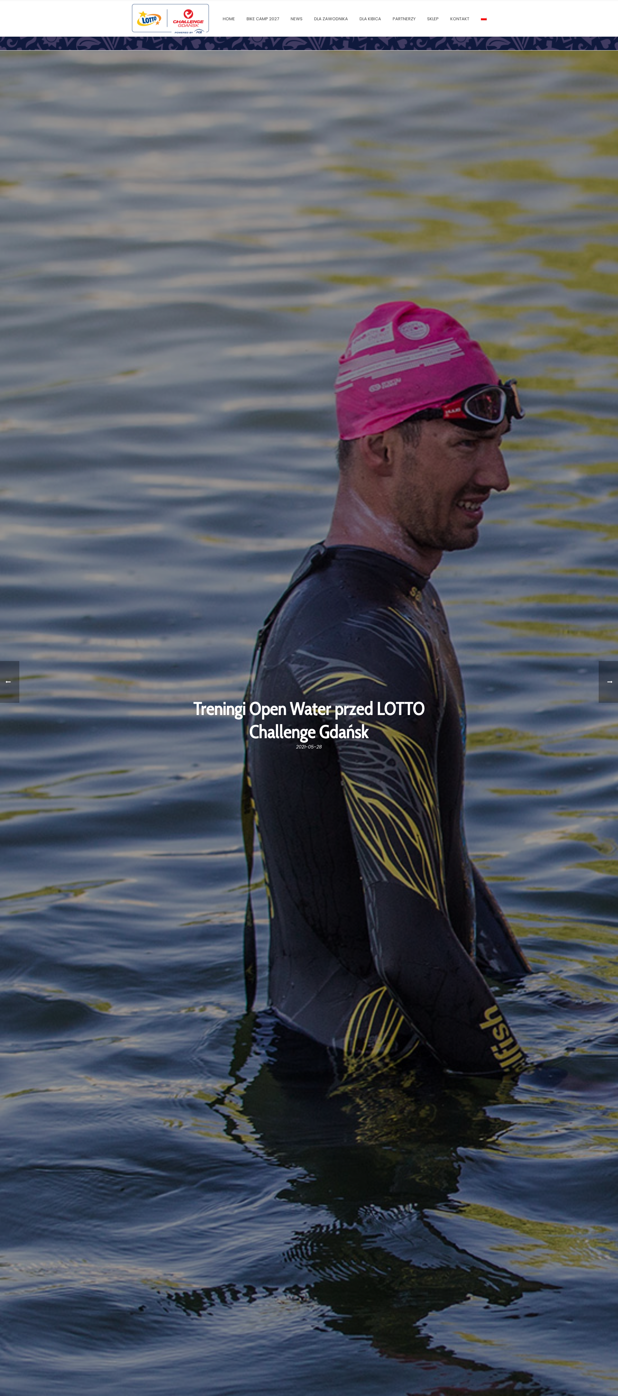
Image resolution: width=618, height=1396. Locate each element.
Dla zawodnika (331, 19)
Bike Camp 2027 (263, 19)
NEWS (297, 19)
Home (229, 19)
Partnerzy (404, 19)
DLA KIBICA (370, 19)
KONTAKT (459, 19)
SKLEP (433, 19)
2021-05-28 (309, 747)
